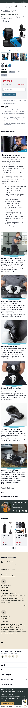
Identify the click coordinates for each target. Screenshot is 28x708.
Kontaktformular (17, 507)
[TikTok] (26, 511)
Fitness (6, 10)
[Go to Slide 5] (15, 50)
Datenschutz (11, 698)
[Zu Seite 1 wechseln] (13, 548)
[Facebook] (13, 511)
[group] (14, 562)
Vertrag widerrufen (7, 703)
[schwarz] (6, 66)
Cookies (19, 700)
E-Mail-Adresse (6, 87)
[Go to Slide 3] (12, 50)
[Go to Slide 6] (17, 50)
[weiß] (2, 66)
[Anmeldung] (23, 7)
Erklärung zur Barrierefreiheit (8, 700)
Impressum (4, 698)
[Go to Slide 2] (10, 50)
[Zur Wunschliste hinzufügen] (11, 523)
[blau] (10, 66)
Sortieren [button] (4, 570)
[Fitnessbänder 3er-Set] (21, 534)
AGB (17, 698)
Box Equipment (13, 10)
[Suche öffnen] (9, 7)
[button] (26, 7)
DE (5, 6)
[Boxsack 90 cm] (7, 534)
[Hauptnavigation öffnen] (2, 7)
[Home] (1, 10)
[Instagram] (16, 511)
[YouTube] (20, 511)
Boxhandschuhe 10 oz (8, 11)
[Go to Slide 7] (18, 50)
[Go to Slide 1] (9, 50)
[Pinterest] (23, 511)
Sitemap (19, 706)
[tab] (8, 575)
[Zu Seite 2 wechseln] (15, 548)
